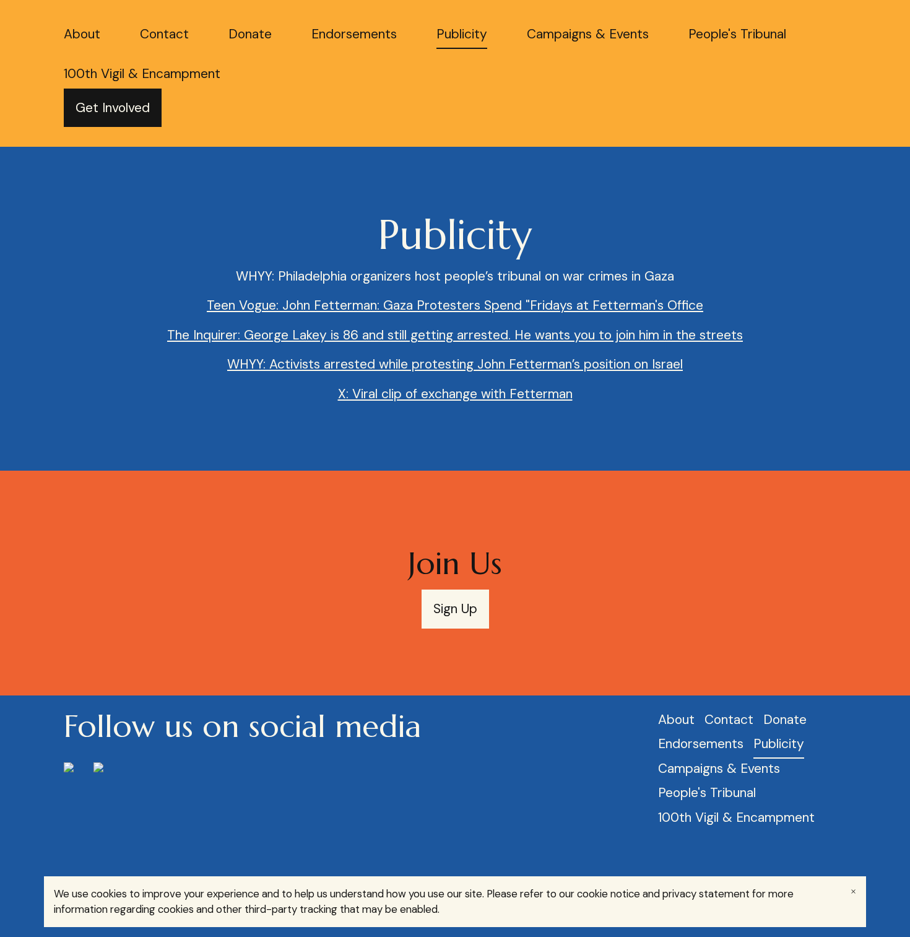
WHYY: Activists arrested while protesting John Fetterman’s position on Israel (455, 364)
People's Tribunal (737, 34)
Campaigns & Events (588, 34)
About (82, 34)
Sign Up (455, 608)
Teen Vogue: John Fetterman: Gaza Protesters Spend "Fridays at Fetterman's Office (455, 305)
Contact (164, 34)
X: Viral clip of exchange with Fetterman (455, 394)
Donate (250, 34)
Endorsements (354, 34)
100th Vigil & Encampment (142, 73)
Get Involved (113, 107)
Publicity (461, 34)
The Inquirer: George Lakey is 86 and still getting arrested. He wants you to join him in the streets (455, 335)
